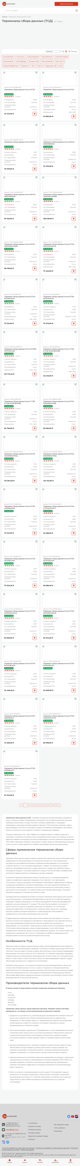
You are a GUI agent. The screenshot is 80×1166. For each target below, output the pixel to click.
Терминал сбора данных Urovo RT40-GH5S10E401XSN (58, 195)
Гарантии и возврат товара (38, 1136)
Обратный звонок (66, 4)
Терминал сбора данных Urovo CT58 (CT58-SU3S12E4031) (19, 402)
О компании (32, 1123)
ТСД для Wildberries (10, 66)
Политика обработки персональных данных (18, 1148)
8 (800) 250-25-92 (12, 1125)
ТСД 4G (39, 66)
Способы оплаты (34, 1133)
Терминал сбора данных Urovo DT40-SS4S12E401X (59, 560)
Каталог (24, 1162)
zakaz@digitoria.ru (12, 1130)
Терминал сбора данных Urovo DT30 (19, 90)
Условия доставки (34, 1130)
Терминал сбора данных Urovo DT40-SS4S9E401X (20, 560)
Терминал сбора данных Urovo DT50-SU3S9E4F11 (20, 717)
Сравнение (55, 1161)
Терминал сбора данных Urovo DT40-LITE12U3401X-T (59, 507)
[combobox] (37, 10)
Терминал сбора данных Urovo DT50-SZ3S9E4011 (20, 769)
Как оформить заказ (61, 1124)
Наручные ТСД (50, 66)
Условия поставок (34, 1126)
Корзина (40, 1161)
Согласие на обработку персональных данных (53, 1148)
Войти (70, 1162)
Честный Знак (8, 57)
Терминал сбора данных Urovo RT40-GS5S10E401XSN (19, 245)
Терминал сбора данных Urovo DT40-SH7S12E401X (20, 664)
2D (33, 66)
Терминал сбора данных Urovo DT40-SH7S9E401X (20, 298)
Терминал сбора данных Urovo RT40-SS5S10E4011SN (58, 402)
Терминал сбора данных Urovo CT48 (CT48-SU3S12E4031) (58, 350)
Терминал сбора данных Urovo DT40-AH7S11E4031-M (59, 245)
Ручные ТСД (33, 61)
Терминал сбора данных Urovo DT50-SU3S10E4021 (59, 664)
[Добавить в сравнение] (37, 72)
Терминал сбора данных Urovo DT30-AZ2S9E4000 (20, 507)
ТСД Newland (8, 61)
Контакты (31, 1139)
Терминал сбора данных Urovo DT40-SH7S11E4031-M (20, 612)
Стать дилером (59, 1128)
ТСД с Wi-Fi (59, 61)
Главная (4, 17)
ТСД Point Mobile (61, 57)
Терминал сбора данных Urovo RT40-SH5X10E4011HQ (58, 455)
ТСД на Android (46, 61)
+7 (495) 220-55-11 (12, 1123)
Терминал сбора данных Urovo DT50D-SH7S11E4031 (20, 350)
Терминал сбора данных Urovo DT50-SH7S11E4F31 (59, 298)
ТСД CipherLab (46, 57)
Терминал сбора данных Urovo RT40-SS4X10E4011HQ (19, 455)
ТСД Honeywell (32, 57)
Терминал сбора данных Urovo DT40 (58, 90)
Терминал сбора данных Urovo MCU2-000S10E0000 (59, 143)
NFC (60, 66)
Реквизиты (58, 1131)
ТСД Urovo (20, 57)
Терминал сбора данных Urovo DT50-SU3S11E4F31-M (59, 717)
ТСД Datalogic (21, 61)
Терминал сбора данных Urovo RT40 (19, 142)
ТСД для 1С (25, 66)
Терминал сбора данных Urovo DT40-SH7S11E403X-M (59, 612)
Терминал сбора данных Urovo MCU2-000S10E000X (20, 195)
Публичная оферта (27, 1150)
